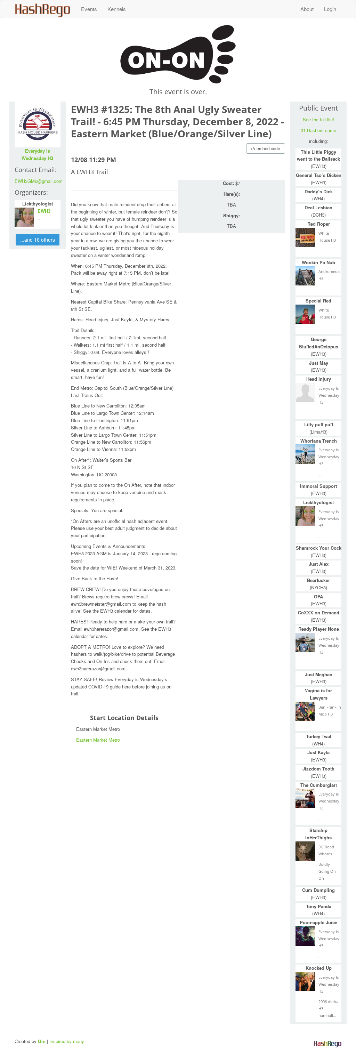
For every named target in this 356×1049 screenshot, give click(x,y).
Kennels (116, 9)
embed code (268, 148)
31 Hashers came (318, 130)
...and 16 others (37, 239)
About (307, 9)
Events (89, 9)
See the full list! (318, 119)
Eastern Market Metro (98, 739)
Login (330, 9)
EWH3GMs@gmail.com (39, 181)
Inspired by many (66, 1041)
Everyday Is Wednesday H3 (37, 154)
